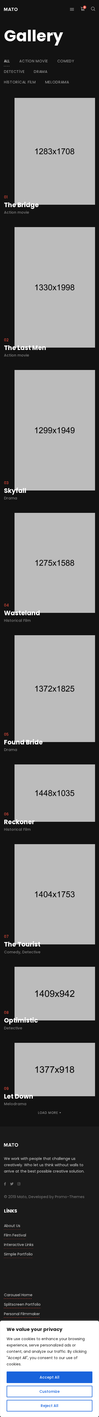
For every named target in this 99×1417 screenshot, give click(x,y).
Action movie (33, 61)
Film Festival (15, 1235)
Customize (49, 1391)
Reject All (49, 1405)
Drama (41, 71)
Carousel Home (18, 1295)
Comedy (65, 61)
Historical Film (20, 82)
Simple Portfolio (18, 1254)
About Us (12, 1225)
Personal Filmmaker (22, 1313)
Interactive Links (19, 1244)
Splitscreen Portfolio (22, 1304)
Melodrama (57, 82)
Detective (14, 71)
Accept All (49, 1377)
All (7, 61)
